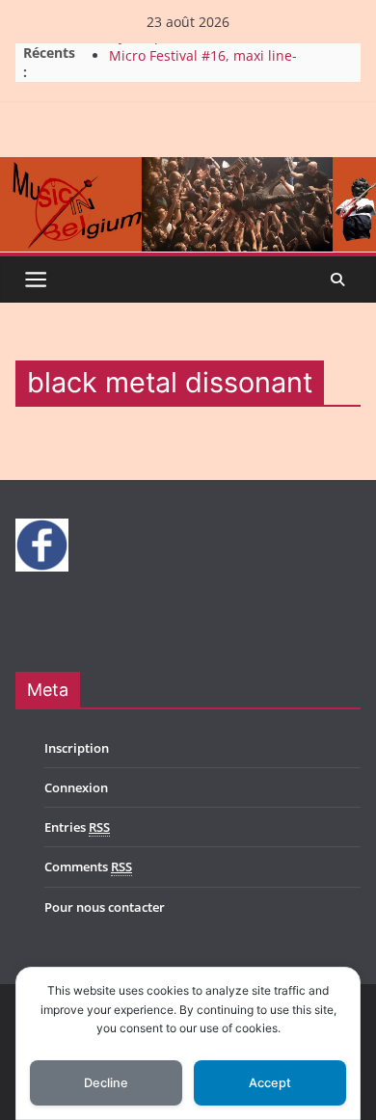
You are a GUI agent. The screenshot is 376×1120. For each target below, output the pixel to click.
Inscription (76, 748)
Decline (106, 1083)
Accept (270, 1083)
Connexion (76, 787)
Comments (88, 866)
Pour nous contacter (104, 907)
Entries (77, 827)
